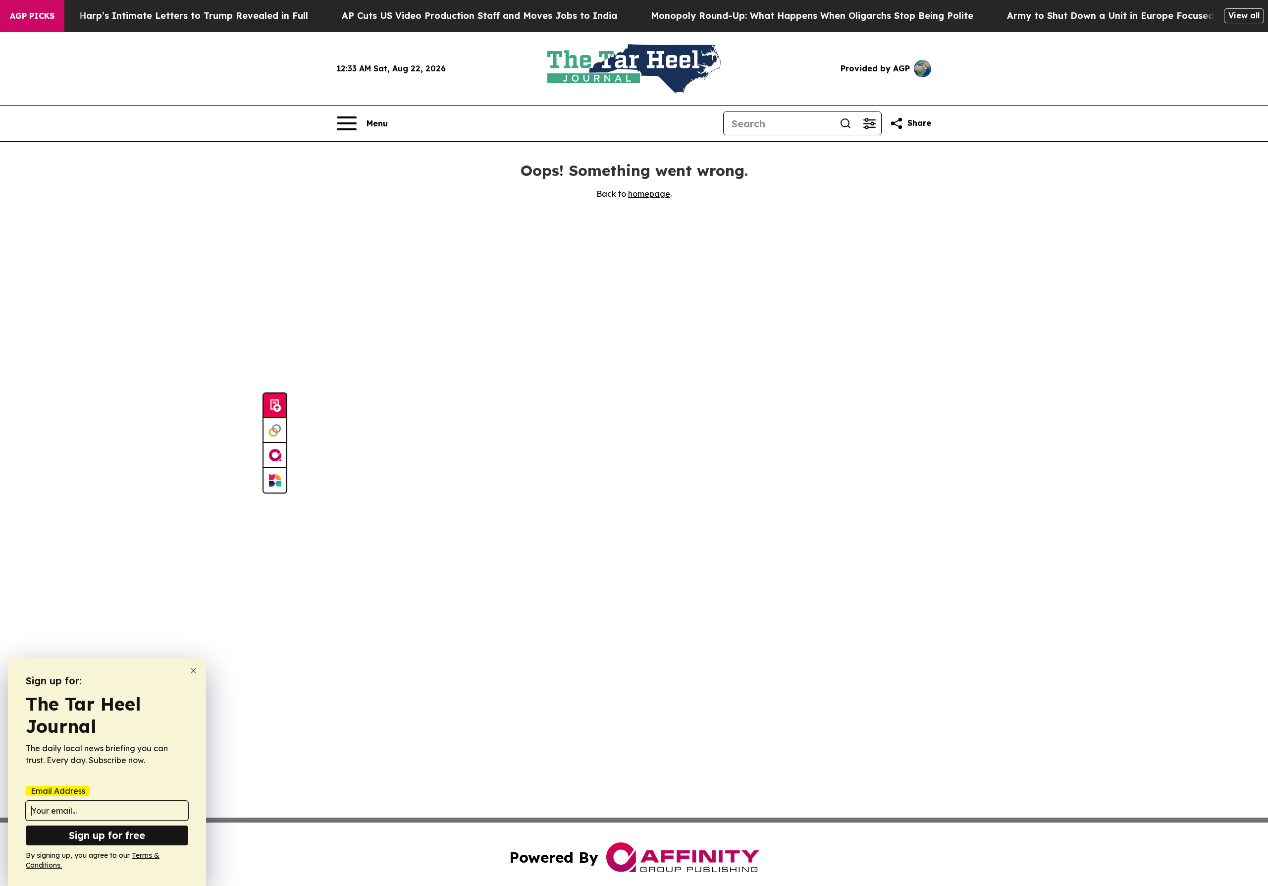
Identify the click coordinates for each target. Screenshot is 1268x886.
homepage (649, 194)
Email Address (58, 791)
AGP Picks (32, 16)
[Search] (845, 123)
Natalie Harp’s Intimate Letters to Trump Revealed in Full (175, 15)
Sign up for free (107, 835)
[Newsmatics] (275, 480)
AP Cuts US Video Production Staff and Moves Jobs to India (479, 15)
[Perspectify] (275, 430)
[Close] (193, 670)
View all (1244, 15)
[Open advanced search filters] (869, 123)
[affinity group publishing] (275, 455)
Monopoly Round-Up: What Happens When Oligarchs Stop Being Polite (812, 15)
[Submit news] (275, 405)
